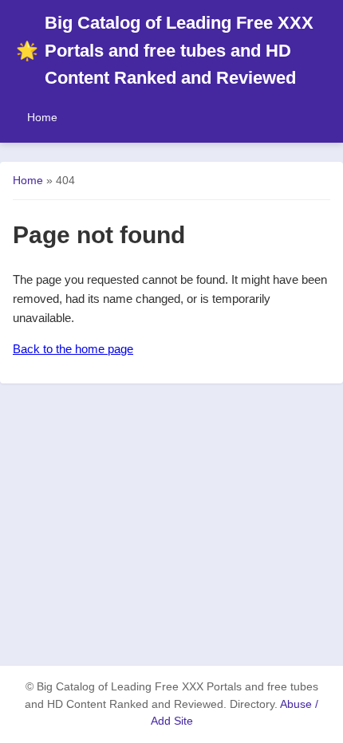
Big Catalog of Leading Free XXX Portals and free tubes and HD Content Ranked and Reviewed (164, 50)
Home (42, 117)
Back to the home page (73, 349)
